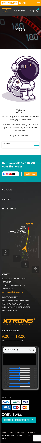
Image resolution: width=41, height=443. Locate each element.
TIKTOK (4, 438)
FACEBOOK (10, 436)
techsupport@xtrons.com (12, 292)
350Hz (7, 373)
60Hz (7, 368)
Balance (6, 386)
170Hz (7, 370)
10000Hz (6, 380)
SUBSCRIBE (30, 174)
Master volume (6, 383)
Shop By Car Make (5, 10)
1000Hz (6, 375)
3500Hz (6, 377)
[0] (37, 11)
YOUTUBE (28, 436)
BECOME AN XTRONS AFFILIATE (16, 420)
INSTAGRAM (19, 436)
